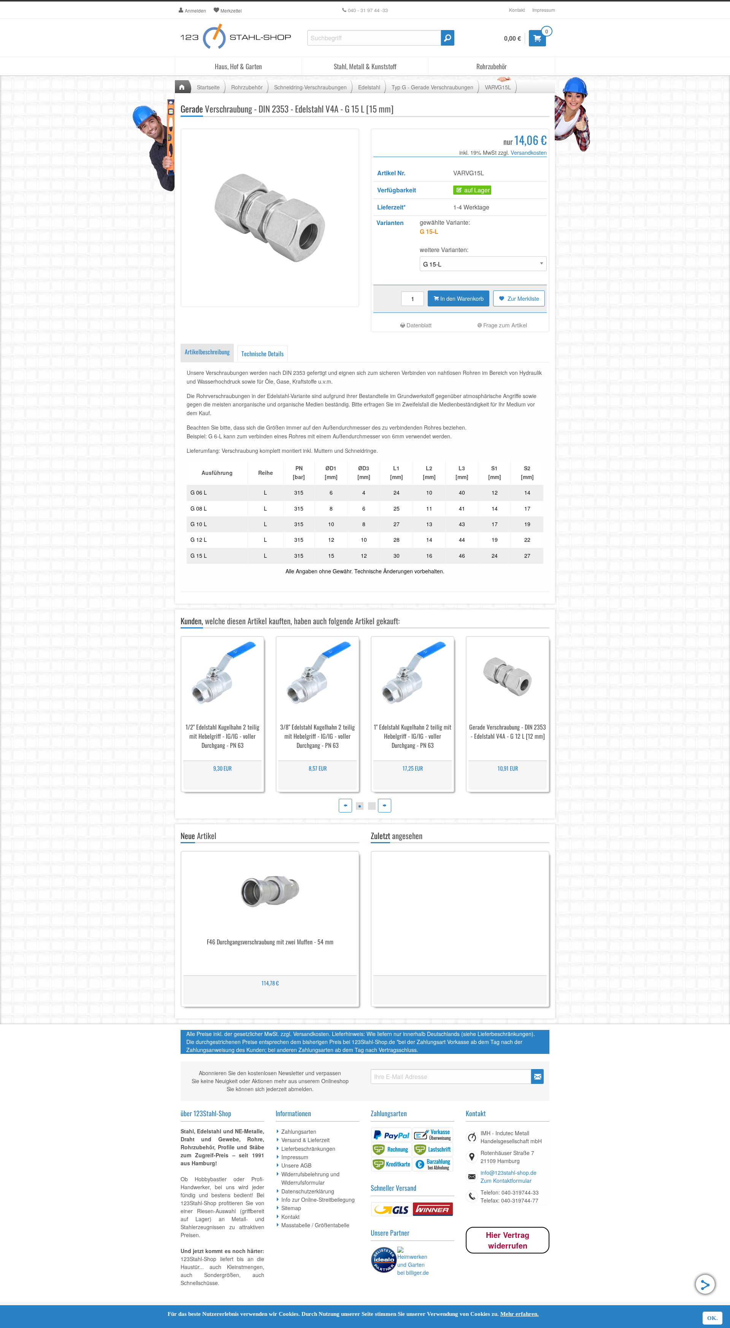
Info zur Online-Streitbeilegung (318, 1199)
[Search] (447, 38)
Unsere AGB (296, 1165)
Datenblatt (418, 325)
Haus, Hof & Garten (238, 66)
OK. (712, 1318)
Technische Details (262, 353)
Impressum (543, 9)
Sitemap (291, 1208)
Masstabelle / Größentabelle (315, 1225)
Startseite (208, 87)
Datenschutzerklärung (307, 1191)
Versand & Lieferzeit (305, 1140)
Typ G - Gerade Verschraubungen (432, 87)
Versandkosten (529, 152)
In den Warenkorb (461, 298)
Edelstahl (369, 87)
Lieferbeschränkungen (308, 1148)
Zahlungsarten (298, 1131)
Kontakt (517, 9)
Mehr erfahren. (519, 1314)
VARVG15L (498, 87)
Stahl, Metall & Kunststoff (365, 66)
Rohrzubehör (491, 66)
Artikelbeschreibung (207, 351)
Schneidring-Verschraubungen (310, 87)
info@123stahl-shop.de (508, 1172)
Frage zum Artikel (504, 325)
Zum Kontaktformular (506, 1180)
